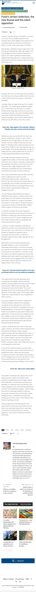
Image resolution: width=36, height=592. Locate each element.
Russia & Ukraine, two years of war (12, 8)
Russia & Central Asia (8, 13)
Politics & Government (8, 11)
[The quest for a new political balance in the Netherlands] (26, 513)
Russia (7, 430)
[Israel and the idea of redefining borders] (26, 535)
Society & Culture (22, 11)
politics (22, 430)
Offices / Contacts (8, 579)
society (16, 430)
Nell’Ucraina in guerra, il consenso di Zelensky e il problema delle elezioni (26, 491)
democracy (28, 430)
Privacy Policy (19, 579)
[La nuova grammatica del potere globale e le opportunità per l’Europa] (10, 513)
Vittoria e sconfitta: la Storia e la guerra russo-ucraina (9, 491)
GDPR (27, 579)
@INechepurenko (25, 478)
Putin (12, 430)
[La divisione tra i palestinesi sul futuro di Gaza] (10, 535)
